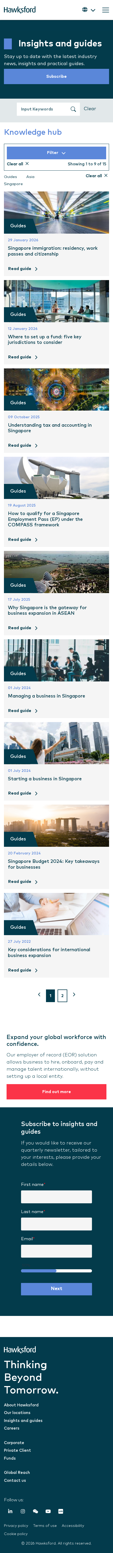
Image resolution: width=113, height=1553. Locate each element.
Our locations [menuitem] (17, 1413)
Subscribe (56, 76)
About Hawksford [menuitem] (21, 1405)
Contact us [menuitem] (15, 1481)
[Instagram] (23, 1512)
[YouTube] (48, 1512)
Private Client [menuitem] (17, 1451)
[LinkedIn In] (10, 1512)
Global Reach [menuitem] (17, 1473)
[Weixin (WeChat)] (35, 1512)
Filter (52, 153)
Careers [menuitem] (11, 1428)
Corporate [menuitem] (14, 1443)
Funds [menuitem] (10, 1458)
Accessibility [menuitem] (73, 1526)
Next (56, 1288)
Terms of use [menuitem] (45, 1526)
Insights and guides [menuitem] (23, 1421)
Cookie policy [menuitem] (16, 1534)
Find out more (56, 1092)
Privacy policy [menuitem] (16, 1526)
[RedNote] (60, 1512)
